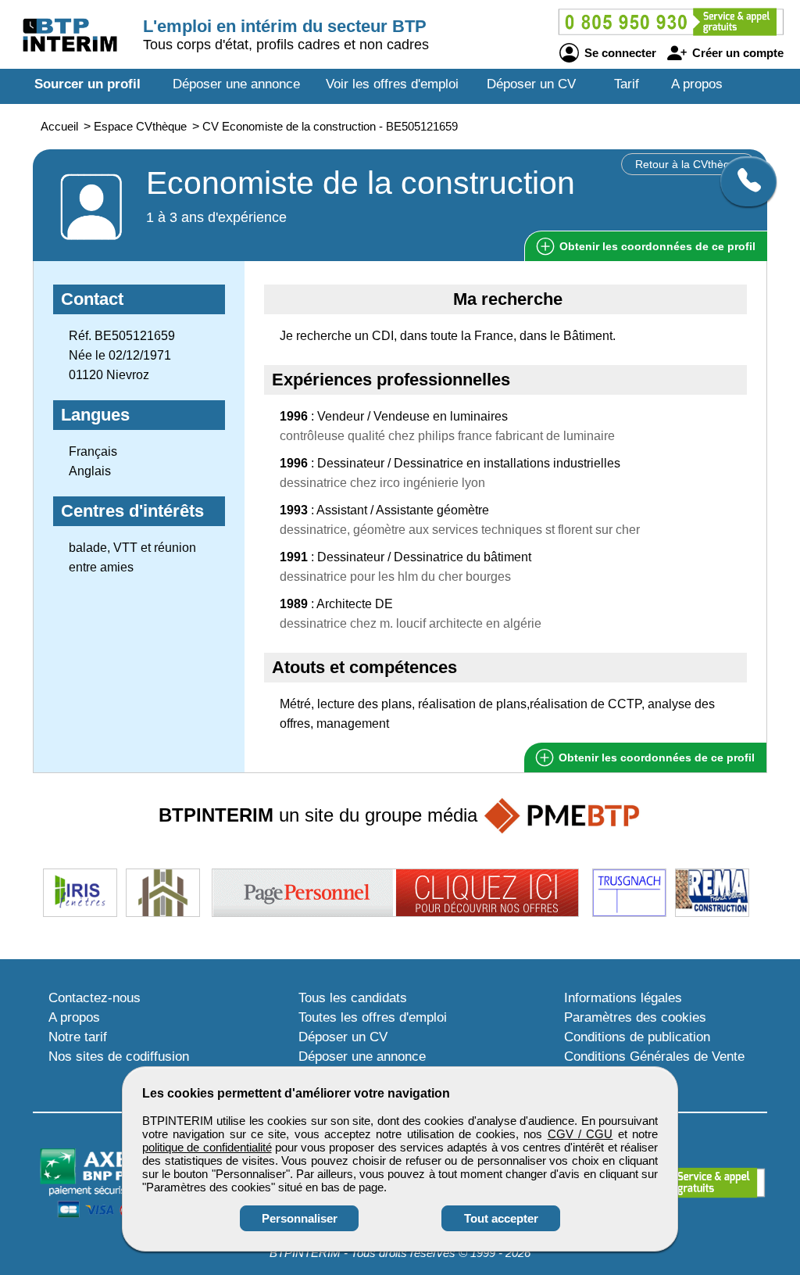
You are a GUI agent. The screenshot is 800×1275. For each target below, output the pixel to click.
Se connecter (618, 52)
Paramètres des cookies (635, 1017)
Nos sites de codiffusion (118, 1056)
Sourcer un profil (87, 84)
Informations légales (623, 997)
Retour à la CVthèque (688, 164)
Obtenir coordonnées (655, 246)
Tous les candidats (352, 997)
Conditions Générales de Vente (654, 1056)
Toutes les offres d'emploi (372, 1017)
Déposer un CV (531, 84)
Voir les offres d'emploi (392, 84)
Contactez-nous (94, 997)
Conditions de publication (637, 1037)
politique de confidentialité (207, 1147)
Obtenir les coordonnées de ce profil (655, 757)
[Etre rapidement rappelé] (742, 181)
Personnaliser (300, 1218)
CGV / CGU (580, 1134)
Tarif (626, 84)
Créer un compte (736, 52)
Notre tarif (77, 1037)
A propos (697, 84)
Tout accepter (501, 1218)
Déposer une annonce (236, 84)
